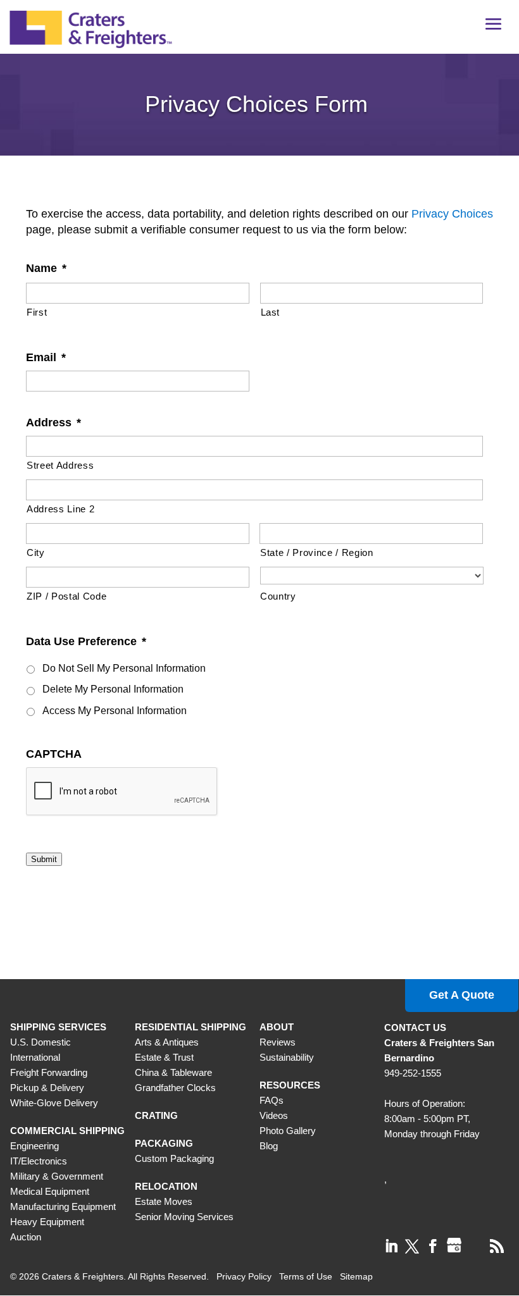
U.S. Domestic (40, 1042)
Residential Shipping (190, 1026)
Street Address (60, 465)
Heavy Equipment (47, 1221)
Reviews (278, 1042)
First (37, 312)
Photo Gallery (288, 1130)
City (36, 553)
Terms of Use (305, 1276)
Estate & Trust (164, 1057)
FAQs (272, 1100)
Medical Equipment (49, 1191)
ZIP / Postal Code (66, 596)
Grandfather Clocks (175, 1087)
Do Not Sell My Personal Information (124, 668)
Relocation (166, 1186)
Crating (156, 1115)
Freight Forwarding (48, 1072)
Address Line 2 (60, 509)
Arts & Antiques (167, 1042)
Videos (274, 1115)
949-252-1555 (412, 1073)
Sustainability (287, 1057)
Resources (290, 1085)
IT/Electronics (38, 1161)
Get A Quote (461, 995)
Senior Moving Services (184, 1216)
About (277, 1026)
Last (270, 312)
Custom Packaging (174, 1158)
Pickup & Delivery (47, 1087)
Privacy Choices (452, 213)
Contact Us (415, 1027)
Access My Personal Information (114, 710)
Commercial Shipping (67, 1130)
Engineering (34, 1145)
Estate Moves (163, 1201)
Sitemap (356, 1276)
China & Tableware (173, 1072)
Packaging (164, 1143)
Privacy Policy (244, 1276)
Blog (269, 1145)
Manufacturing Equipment (63, 1206)
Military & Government (56, 1176)
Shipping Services (58, 1026)
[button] (493, 28)
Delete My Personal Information (113, 689)
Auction (25, 1236)
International (35, 1057)
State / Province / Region (316, 553)
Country (278, 596)
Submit (44, 859)
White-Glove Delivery (54, 1102)
